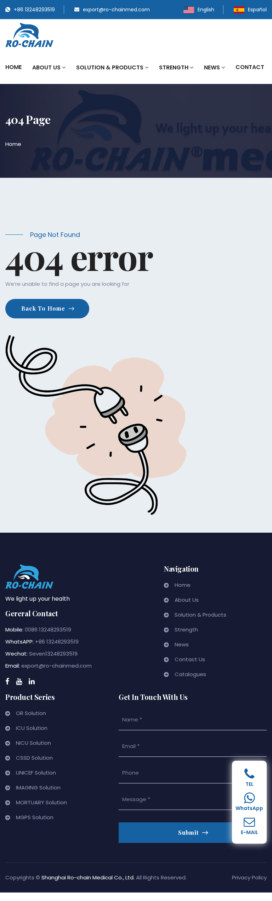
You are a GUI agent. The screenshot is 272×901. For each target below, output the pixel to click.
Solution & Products (110, 67)
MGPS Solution (34, 817)
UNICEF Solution (36, 772)
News (212, 67)
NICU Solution (33, 743)
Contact (250, 67)
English (206, 9)
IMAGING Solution (38, 787)
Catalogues (190, 674)
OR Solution (31, 713)
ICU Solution (31, 728)
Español (257, 9)
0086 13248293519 (48, 629)
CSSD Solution (34, 757)
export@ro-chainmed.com (116, 9)
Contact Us (190, 659)
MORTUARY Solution (41, 802)
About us (47, 67)
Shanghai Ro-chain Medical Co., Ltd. (88, 877)
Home (13, 67)
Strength (174, 67)
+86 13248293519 (34, 9)
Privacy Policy (249, 877)
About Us (187, 600)
